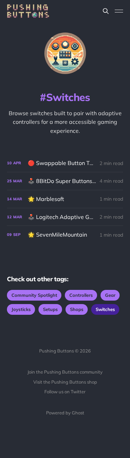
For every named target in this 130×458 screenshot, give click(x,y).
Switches (105, 309)
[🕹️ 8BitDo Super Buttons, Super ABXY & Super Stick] (65, 181)
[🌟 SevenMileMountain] (65, 235)
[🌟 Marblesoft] (65, 199)
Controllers (81, 295)
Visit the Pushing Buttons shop (65, 382)
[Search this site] (106, 11)
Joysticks (21, 309)
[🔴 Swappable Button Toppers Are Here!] (65, 163)
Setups (50, 309)
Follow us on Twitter (65, 391)
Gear (110, 295)
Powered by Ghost (65, 412)
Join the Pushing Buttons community (65, 372)
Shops (77, 309)
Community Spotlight (34, 295)
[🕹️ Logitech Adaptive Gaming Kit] (65, 217)
